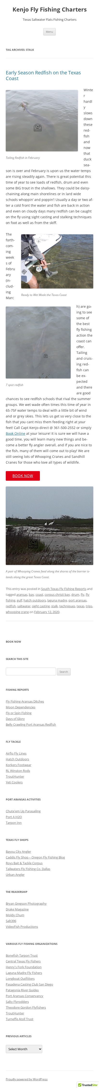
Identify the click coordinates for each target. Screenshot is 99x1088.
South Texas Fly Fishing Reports (63, 589)
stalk (54, 606)
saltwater (24, 606)
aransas (21, 594)
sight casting (41, 606)
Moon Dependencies (20, 707)
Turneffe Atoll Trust (19, 1019)
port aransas (77, 600)
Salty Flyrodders (17, 1001)
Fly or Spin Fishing (18, 713)
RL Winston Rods (18, 770)
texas (80, 606)
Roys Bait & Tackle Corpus (24, 863)
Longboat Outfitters (20, 978)
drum (75, 594)
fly (82, 594)
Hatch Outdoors (17, 759)
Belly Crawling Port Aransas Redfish (31, 724)
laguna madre (57, 600)
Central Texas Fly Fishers (23, 961)
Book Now (22, 475)
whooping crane (17, 612)
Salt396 (11, 921)
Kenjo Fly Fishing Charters (49, 9)
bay (31, 594)
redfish (11, 606)
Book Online (15, 433)
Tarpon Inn (14, 822)
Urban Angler (15, 874)
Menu (49, 31)
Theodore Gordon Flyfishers (26, 1007)
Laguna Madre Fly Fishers (24, 973)
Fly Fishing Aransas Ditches (25, 701)
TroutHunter (15, 776)
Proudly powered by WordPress (27, 1079)
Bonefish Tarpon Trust (22, 955)
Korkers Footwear (18, 765)
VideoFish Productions (22, 926)
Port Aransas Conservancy (24, 996)
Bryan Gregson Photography (26, 903)
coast (39, 594)
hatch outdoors (35, 600)
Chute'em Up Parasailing (23, 811)
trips (89, 606)
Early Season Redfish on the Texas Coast (43, 75)
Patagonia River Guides (22, 990)
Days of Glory (15, 719)
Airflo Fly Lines (16, 753)
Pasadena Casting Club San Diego (29, 984)
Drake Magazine (17, 909)
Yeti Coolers (14, 782)
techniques (67, 606)
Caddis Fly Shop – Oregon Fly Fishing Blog (35, 857)
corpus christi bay (57, 594)
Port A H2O (14, 817)
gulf (19, 600)
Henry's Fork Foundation (24, 967)
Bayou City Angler (18, 851)
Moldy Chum (15, 915)
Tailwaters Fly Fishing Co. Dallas (28, 869)
